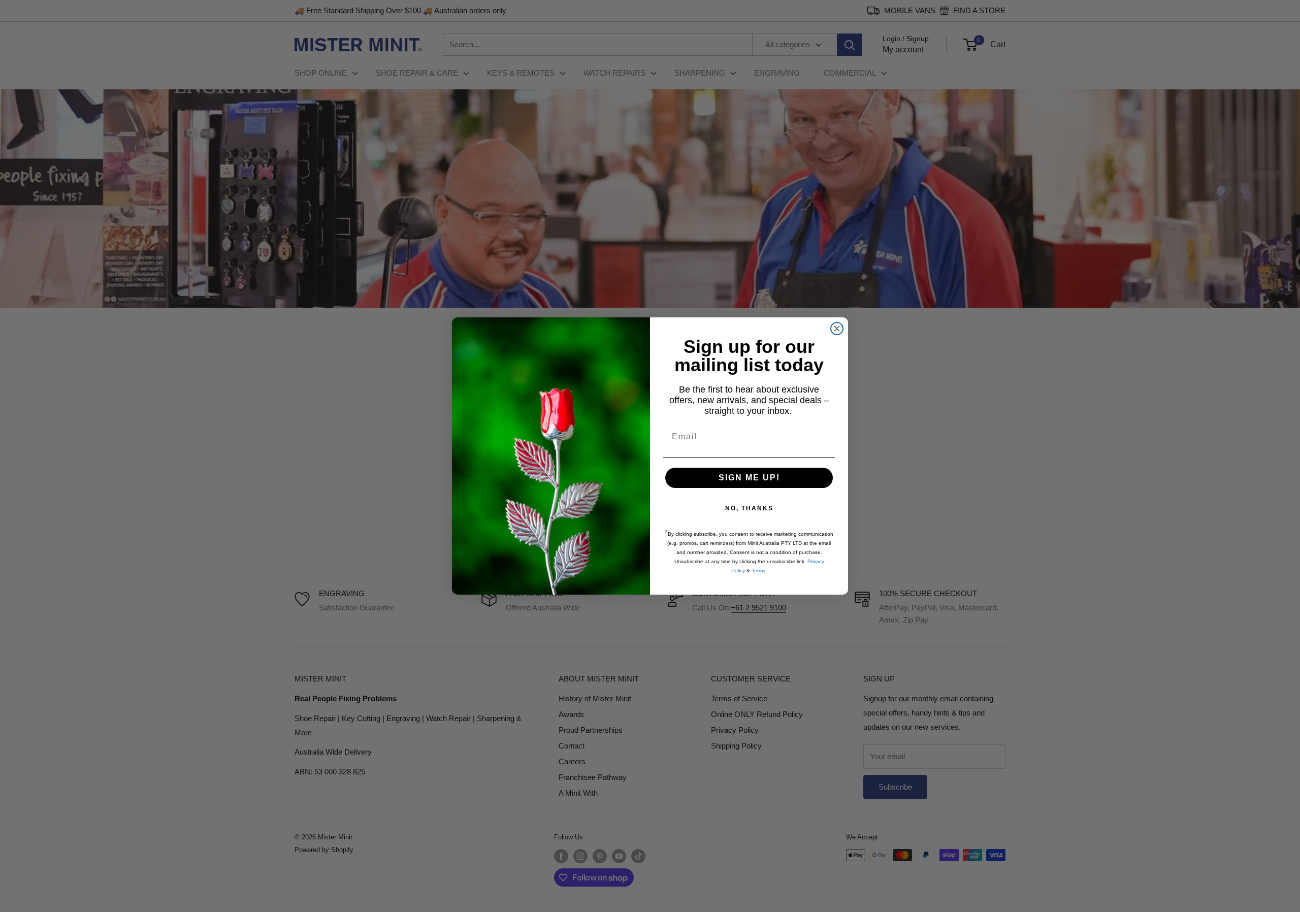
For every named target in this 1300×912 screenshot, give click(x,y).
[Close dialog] (837, 328)
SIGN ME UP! (749, 477)
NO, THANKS (749, 508)
